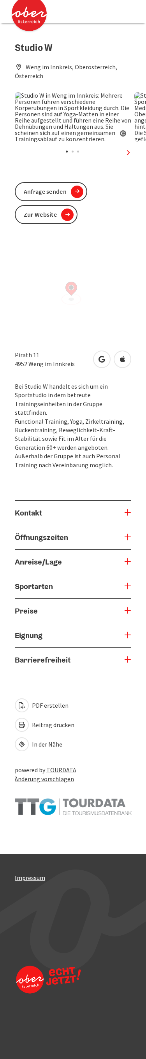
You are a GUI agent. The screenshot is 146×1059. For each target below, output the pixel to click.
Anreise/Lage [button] (38, 562)
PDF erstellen (50, 705)
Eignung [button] (28, 635)
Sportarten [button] (34, 586)
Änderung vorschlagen (44, 779)
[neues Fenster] (73, 803)
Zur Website (40, 214)
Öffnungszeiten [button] (41, 537)
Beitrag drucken (52, 725)
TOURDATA (61, 770)
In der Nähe (46, 744)
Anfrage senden (45, 191)
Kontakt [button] (28, 513)
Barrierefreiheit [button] (42, 660)
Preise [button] (26, 611)
